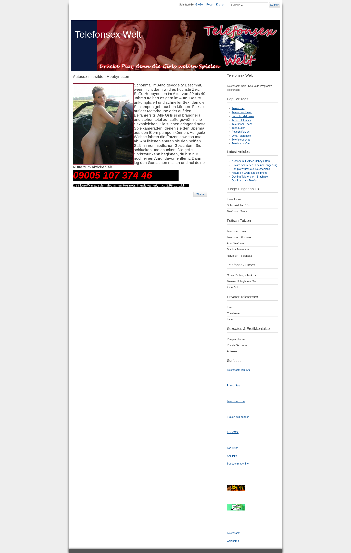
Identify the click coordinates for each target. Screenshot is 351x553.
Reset (209, 4)
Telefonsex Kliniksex (239, 237)
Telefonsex (238, 108)
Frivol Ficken (234, 199)
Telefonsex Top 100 (238, 369)
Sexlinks (232, 455)
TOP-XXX (233, 432)
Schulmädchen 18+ (238, 205)
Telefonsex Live (236, 401)
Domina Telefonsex (238, 249)
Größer (199, 4)
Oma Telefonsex (241, 135)
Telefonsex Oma (241, 143)
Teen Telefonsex (241, 120)
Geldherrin (233, 540)
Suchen (274, 4)
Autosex (232, 351)
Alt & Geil (232, 287)
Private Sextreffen (237, 345)
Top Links (232, 447)
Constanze (233, 313)
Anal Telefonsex (236, 243)
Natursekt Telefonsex (239, 255)
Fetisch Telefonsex (243, 116)
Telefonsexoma (241, 139)
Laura (230, 319)
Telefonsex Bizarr (242, 112)
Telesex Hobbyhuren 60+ (241, 281)
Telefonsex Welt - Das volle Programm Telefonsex (249, 87)
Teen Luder (238, 127)
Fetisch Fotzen (240, 131)
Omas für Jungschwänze (241, 275)
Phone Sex (233, 385)
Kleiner (220, 4)
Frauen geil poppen (238, 416)
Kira (229, 307)
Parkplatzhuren (236, 339)
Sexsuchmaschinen (238, 463)
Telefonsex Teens (242, 123)
